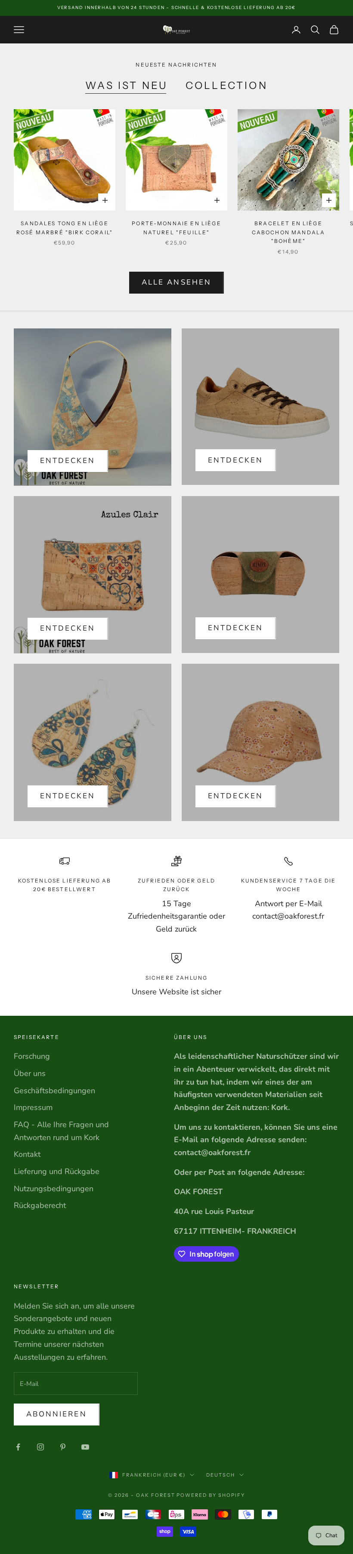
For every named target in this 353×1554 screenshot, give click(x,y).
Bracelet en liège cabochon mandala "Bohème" (288, 232)
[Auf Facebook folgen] (18, 1447)
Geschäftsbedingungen (54, 1090)
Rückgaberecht (40, 1205)
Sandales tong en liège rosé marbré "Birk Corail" (64, 227)
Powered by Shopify (210, 1495)
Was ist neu (126, 85)
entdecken (235, 460)
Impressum (33, 1107)
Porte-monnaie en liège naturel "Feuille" (176, 227)
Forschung (32, 1056)
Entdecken (68, 461)
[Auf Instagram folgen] (40, 1447)
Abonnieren (56, 1414)
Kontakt (27, 1154)
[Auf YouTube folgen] (85, 1447)
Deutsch (220, 1475)
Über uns (30, 1073)
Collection (227, 85)
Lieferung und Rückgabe (56, 1171)
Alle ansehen (176, 282)
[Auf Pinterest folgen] (63, 1447)
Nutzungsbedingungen (53, 1188)
